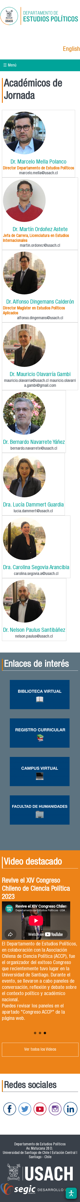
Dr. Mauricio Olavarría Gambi (40, 375)
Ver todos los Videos (40, 1050)
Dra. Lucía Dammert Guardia (33, 505)
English (71, 49)
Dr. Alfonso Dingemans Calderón (40, 302)
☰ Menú (9, 65)
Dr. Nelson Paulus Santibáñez (34, 630)
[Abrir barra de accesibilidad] (71, 1193)
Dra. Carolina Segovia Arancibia (36, 568)
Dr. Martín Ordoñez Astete (40, 230)
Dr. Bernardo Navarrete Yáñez (34, 443)
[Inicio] (40, 16)
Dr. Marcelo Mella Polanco (38, 162)
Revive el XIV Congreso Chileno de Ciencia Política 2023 (36, 889)
